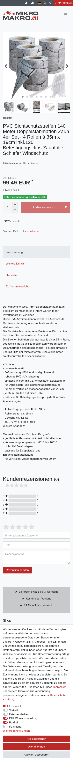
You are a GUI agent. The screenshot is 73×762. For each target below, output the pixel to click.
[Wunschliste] (51, 3)
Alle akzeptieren (36, 738)
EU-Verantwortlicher (18, 286)
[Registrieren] (33, 3)
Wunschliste (13, 221)
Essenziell (15, 706)
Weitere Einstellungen (16, 730)
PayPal (13, 722)
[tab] (36, 252)
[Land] (39, 3)
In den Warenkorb (44, 207)
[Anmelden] (26, 3)
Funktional (15, 726)
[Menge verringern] (15, 210)
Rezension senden (17, 570)
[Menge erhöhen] (15, 204)
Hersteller (12, 275)
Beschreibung (14, 252)
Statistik (14, 710)
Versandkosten (31, 231)
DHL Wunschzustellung (23, 718)
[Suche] (45, 3)
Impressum (59, 686)
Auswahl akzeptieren (36, 754)
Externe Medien (19, 714)
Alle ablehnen (36, 746)
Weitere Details (15, 263)
